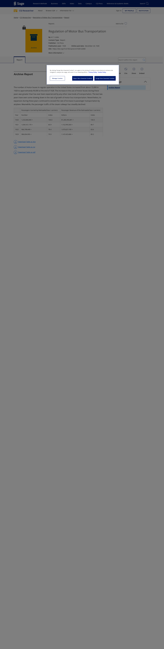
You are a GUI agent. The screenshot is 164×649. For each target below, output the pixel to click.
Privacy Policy (93, 72)
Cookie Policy (102, 72)
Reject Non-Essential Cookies (82, 78)
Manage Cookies (57, 78)
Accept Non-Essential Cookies (105, 78)
